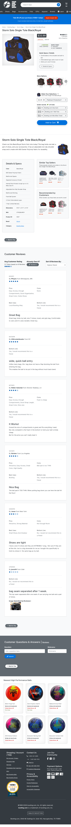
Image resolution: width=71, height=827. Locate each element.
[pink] (59, 82)
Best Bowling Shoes (12, 777)
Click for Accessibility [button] (33, 786)
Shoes (7, 11)
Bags (14, 11)
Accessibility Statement (33, 789)
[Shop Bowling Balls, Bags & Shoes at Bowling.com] (10, 5)
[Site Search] (58, 4)
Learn (62, 11)
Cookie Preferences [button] (32, 783)
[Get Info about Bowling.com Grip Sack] (42, 108)
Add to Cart (51, 122)
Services (8, 764)
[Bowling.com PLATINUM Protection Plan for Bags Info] (44, 100)
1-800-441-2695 (33, 756)
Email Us (30, 762)
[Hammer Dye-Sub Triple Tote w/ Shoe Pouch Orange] (43, 204)
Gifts (37, 11)
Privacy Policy (30, 779)
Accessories (22, 11)
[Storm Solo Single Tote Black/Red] (52, 204)
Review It (33, 264)
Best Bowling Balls (11, 774)
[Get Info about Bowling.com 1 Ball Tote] (42, 112)
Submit (11, 656)
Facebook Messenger (33, 769)
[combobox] (39, 4)
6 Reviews (64, 36)
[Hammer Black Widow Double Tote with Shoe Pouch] (43, 173)
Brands (52, 11)
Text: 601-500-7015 (34, 766)
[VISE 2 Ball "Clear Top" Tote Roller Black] (52, 173)
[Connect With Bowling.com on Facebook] (48, 759)
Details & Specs (47, 66)
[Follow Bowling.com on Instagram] (54, 759)
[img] (48, 777)
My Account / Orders (12, 758)
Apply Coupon (50, 18)
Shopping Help (10, 761)
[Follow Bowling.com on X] (51, 759)
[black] (41, 82)
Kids (31, 11)
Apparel (45, 11)
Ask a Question (63, 38)
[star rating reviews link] (61, 34)
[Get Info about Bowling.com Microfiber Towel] (42, 115)
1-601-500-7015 (34, 759)
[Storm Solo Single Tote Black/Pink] (62, 204)
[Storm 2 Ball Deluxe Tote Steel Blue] (62, 173)
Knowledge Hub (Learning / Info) (14, 769)
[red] (50, 82)
